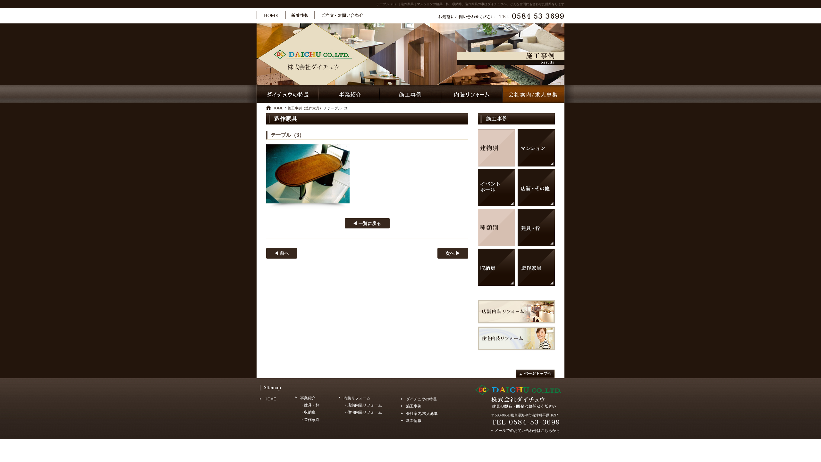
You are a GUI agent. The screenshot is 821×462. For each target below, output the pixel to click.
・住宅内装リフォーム (362, 412)
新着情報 (413, 420)
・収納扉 (308, 412)
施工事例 (413, 406)
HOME (278, 108)
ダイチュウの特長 (421, 399)
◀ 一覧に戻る (367, 223)
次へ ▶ (452, 253)
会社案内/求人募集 (422, 413)
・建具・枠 (309, 405)
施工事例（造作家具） (305, 108)
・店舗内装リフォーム (362, 405)
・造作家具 (309, 419)
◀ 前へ (281, 253)
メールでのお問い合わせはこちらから (527, 429)
